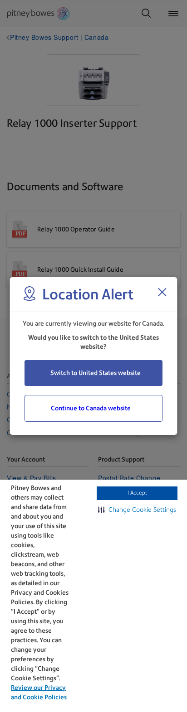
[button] (137, 509)
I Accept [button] (137, 493)
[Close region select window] (162, 292)
